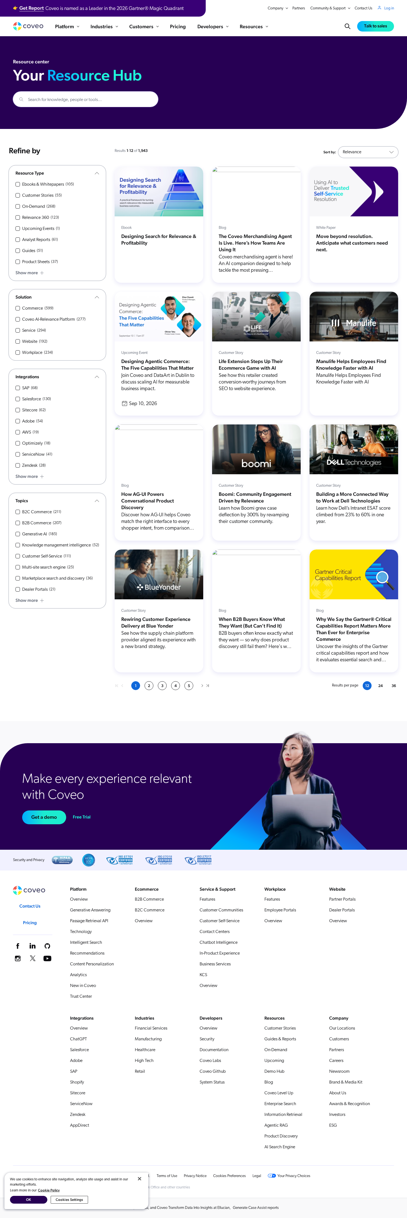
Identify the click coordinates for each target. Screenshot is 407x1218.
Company (275, 8)
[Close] (139, 1179)
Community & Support (328, 8)
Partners (298, 8)
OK (28, 1200)
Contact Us (363, 8)
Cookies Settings (69, 1200)
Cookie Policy (49, 1190)
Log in (389, 8)
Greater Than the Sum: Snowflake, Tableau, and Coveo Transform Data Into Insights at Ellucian (155, 1208)
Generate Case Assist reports (256, 1208)
